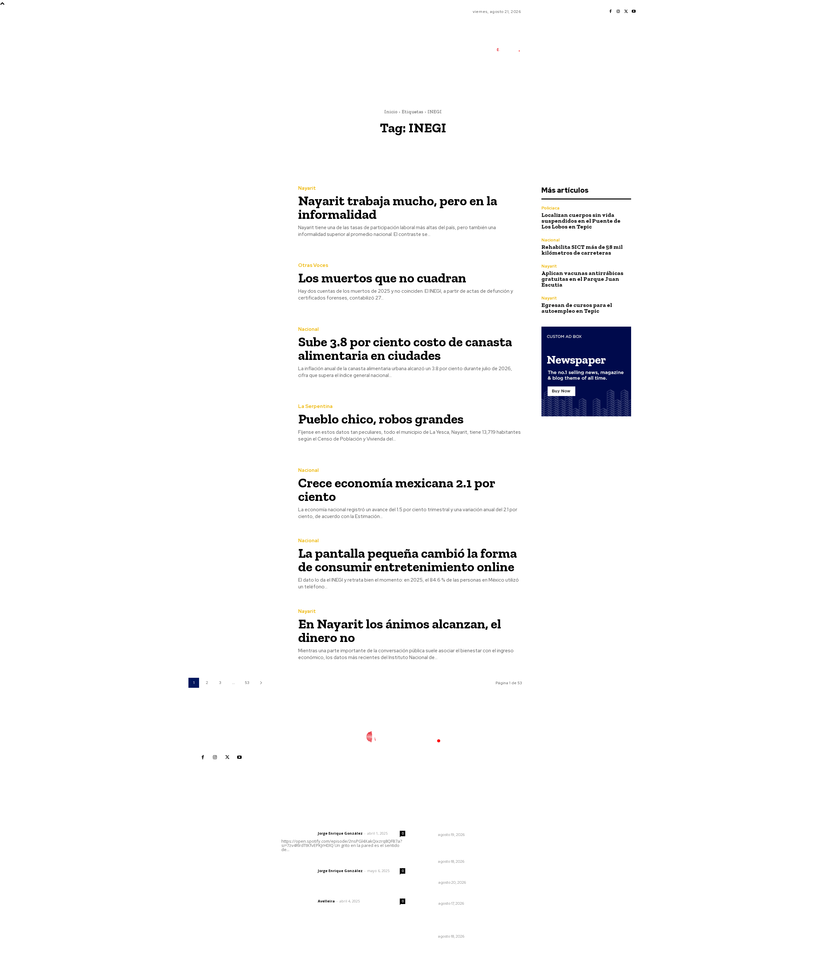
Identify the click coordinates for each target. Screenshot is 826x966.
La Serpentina (315, 406)
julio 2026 (528, 845)
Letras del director (298, 833)
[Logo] (511, 49)
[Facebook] (610, 11)
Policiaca (550, 208)
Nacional (308, 329)
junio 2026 (528, 854)
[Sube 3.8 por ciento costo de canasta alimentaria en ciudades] (238, 353)
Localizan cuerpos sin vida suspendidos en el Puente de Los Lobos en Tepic (580, 220)
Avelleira (326, 901)
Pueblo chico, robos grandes (381, 419)
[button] (548, 78)
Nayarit (307, 188)
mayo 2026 (529, 864)
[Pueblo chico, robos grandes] (238, 423)
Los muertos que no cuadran (382, 277)
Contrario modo (439, 894)
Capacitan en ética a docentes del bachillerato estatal (457, 849)
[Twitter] (626, 11)
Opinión (429, 882)
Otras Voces (313, 265)
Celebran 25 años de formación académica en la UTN (458, 822)
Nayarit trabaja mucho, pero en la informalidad (397, 207)
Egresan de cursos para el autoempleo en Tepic (576, 307)
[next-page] (261, 683)
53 (247, 682)
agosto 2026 (531, 835)
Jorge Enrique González (340, 833)
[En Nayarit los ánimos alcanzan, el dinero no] (238, 635)
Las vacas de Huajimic (315, 862)
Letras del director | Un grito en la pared (340, 825)
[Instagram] (618, 11)
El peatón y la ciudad (312, 892)
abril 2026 (528, 874)
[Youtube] (634, 11)
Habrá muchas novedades (451, 873)
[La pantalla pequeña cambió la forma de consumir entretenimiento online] (238, 565)
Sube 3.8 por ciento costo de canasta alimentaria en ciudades (405, 348)
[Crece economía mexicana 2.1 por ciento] (238, 494)
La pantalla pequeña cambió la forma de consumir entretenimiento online (407, 560)
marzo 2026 (530, 883)
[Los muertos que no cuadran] (238, 282)
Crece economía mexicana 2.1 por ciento (396, 489)
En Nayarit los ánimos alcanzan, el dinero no (399, 630)
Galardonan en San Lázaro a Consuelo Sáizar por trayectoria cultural (458, 921)
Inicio (391, 112)
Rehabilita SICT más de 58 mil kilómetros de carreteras (582, 249)
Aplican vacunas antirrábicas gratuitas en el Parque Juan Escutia (582, 278)
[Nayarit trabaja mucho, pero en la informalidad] (238, 212)
